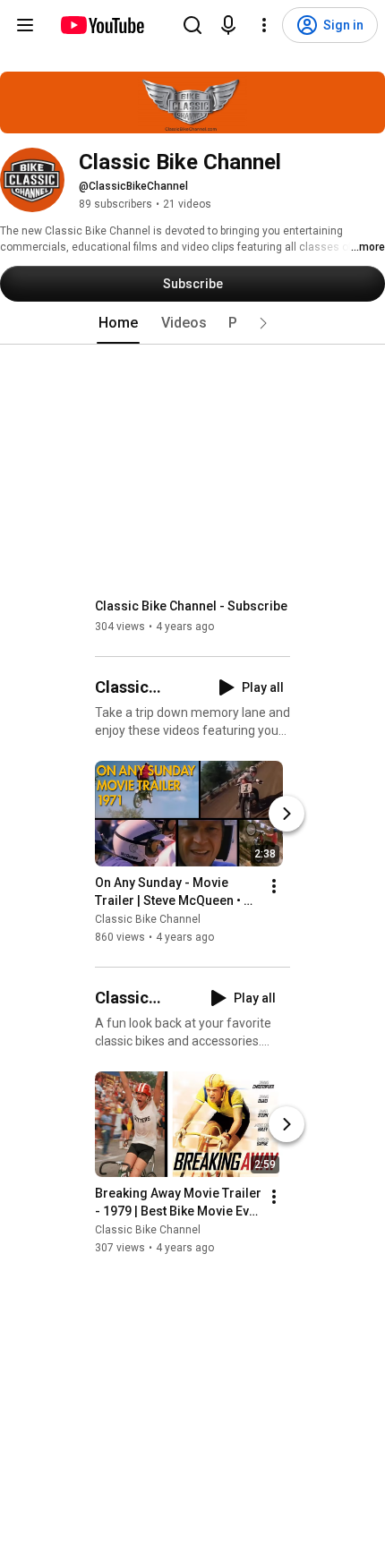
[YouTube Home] (102, 25)
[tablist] (192, 323)
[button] (263, 323)
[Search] (192, 25)
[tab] (118, 323)
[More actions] (274, 886)
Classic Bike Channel (148, 919)
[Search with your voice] (228, 25)
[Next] (286, 814)
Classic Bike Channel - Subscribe (191, 606)
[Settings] (264, 25)
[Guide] (25, 25)
